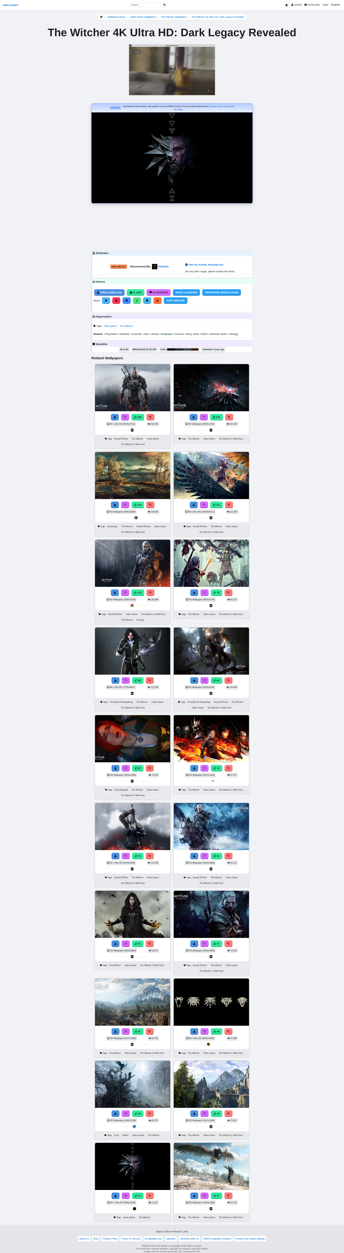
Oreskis (163, 266)
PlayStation (111, 334)
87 (139, 768)
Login (325, 4)
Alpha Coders (10, 5)
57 (217, 943)
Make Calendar (186, 292)
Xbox (146, 334)
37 (217, 1195)
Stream (155, 334)
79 (217, 592)
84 (217, 680)
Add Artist (118, 266)
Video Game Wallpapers (143, 17)
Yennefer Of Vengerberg (121, 702)
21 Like (136, 292)
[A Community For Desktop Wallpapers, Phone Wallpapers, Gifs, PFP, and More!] (101, 17)
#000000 (171, 349)
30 (139, 1113)
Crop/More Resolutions (221, 292)
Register (335, 4)
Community (313, 4)
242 (217, 417)
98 (139, 680)
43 (217, 1113)
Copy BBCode (176, 300)
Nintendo (124, 334)
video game (110, 326)
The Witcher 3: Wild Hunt (133, 444)
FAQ (95, 1238)
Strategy (233, 334)
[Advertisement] (172, 226)
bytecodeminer (220, 1044)
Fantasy (140, 620)
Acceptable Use (153, 1238)
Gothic (125, 1135)
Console (179, 334)
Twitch (204, 334)
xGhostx (220, 781)
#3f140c (194, 349)
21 (139, 1195)
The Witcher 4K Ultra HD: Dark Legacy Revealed (217, 17)
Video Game (153, 439)
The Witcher (126, 326)
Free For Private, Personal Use (205, 264)
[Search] (164, 4)
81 (217, 856)
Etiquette (170, 1238)
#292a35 (179, 349)
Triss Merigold (121, 790)
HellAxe (142, 1126)
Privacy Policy (110, 1238)
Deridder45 (142, 430)
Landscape (112, 526)
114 (139, 504)
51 (139, 943)
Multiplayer (167, 334)
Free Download (110, 292)
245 (139, 417)
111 (218, 504)
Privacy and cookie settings (250, 1238)
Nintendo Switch (218, 334)
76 (217, 768)
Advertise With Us (189, 1238)
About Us (84, 1238)
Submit (297, 4)
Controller (136, 334)
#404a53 (187, 349)
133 (139, 592)
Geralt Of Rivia (121, 439)
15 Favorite (160, 292)
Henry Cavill (192, 334)
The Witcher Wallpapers (174, 17)
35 (217, 1031)
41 (139, 1031)
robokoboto (142, 605)
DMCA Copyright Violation (217, 1238)
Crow (116, 1135)
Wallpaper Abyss (116, 17)
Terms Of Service (131, 1238)
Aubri (141, 517)
